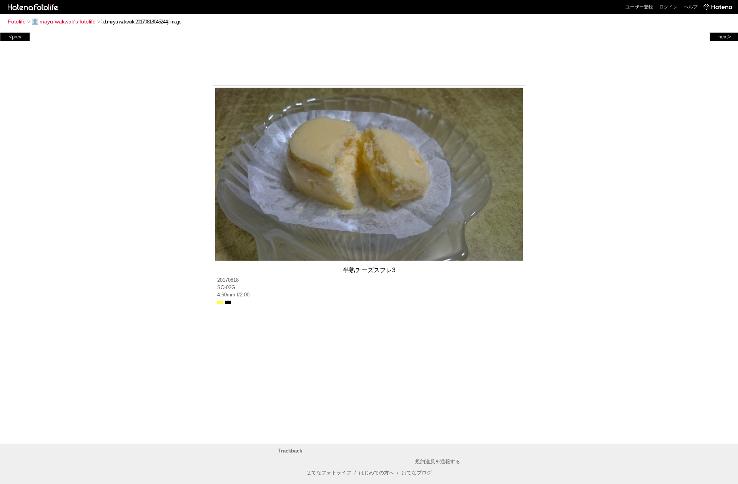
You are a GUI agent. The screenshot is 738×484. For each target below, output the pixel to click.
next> (724, 37)
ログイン (668, 7)
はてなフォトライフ (328, 473)
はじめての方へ (376, 473)
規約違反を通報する (437, 461)
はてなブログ (417, 473)
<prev (15, 37)
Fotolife (17, 21)
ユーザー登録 (639, 7)
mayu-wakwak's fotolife (68, 21)
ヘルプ (691, 7)
